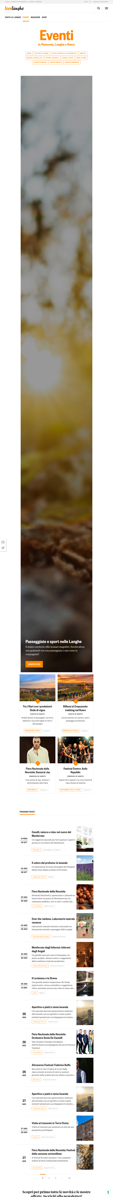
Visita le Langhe (13, 17)
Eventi (26, 17)
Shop (44, 17)
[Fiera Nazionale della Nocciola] (85, 897)
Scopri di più (34, 664)
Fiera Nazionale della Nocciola (48, 891)
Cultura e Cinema (42, 53)
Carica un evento (100, 2)
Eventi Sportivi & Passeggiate (64, 53)
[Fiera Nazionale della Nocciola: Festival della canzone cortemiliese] (85, 1157)
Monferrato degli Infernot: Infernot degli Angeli (51, 949)
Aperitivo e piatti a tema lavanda (50, 1007)
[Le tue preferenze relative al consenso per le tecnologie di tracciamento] (108, 1192)
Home (7, 2)
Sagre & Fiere (67, 58)
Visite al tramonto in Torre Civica (50, 1123)
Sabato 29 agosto (37, 714)
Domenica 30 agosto (37, 776)
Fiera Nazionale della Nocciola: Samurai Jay (37, 770)
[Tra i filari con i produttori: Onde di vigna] (37, 687)
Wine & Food (81, 58)
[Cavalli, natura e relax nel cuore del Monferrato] (85, 839)
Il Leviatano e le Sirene (44, 978)
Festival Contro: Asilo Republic (75, 770)
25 (69, 1178)
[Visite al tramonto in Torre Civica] (85, 1128)
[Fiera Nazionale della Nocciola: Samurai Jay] (37, 750)
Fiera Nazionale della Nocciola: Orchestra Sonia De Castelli (49, 1036)
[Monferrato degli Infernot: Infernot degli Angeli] (85, 954)
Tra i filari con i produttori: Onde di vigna (37, 708)
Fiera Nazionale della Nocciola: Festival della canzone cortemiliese (53, 1152)
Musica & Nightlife (34, 58)
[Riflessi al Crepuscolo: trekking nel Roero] (75, 687)
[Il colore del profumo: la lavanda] (85, 868)
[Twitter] (3, 548)
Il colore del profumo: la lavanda (49, 863)
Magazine (35, 17)
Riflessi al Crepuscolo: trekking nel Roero (75, 708)
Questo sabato (56, 62)
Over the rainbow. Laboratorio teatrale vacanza (53, 920)
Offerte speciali (52, 58)
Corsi (29, 53)
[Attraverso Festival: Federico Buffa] (85, 1070)
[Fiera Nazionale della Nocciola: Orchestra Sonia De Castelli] (85, 1041)
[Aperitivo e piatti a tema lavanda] (85, 1012)
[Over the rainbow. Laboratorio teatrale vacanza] (85, 925)
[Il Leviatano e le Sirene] (85, 983)
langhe (14, 8)
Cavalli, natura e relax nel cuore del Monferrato (51, 833)
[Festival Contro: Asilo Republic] (75, 750)
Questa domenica (72, 62)
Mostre (83, 53)
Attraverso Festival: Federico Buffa (51, 1065)
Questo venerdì (40, 62)
